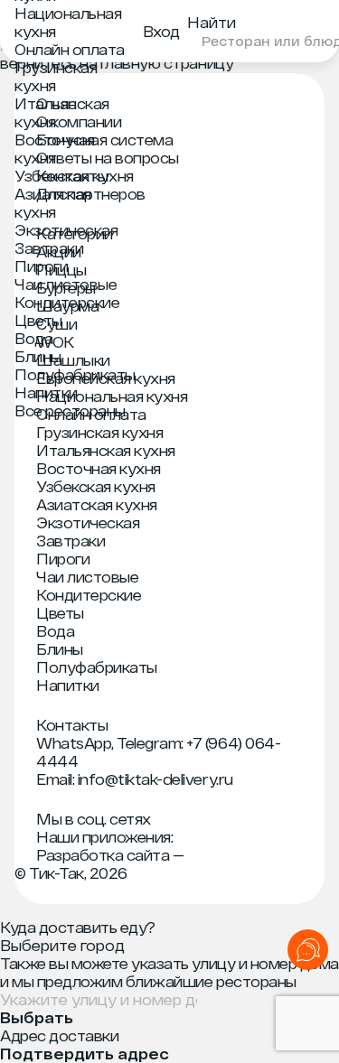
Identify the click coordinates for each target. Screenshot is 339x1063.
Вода (33, 338)
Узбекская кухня (74, 175)
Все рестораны (70, 410)
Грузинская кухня (55, 76)
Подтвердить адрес (84, 1054)
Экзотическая (66, 229)
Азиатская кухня (52, 202)
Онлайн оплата (69, 49)
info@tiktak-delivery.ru (155, 779)
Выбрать (36, 1018)
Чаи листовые (65, 284)
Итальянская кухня (105, 450)
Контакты (72, 724)
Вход (161, 31)
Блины (37, 356)
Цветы (38, 320)
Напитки (46, 392)
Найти (211, 22)
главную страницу (166, 62)
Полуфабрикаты (75, 374)
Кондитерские (66, 302)
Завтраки (48, 247)
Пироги (41, 266)
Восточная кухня (54, 148)
